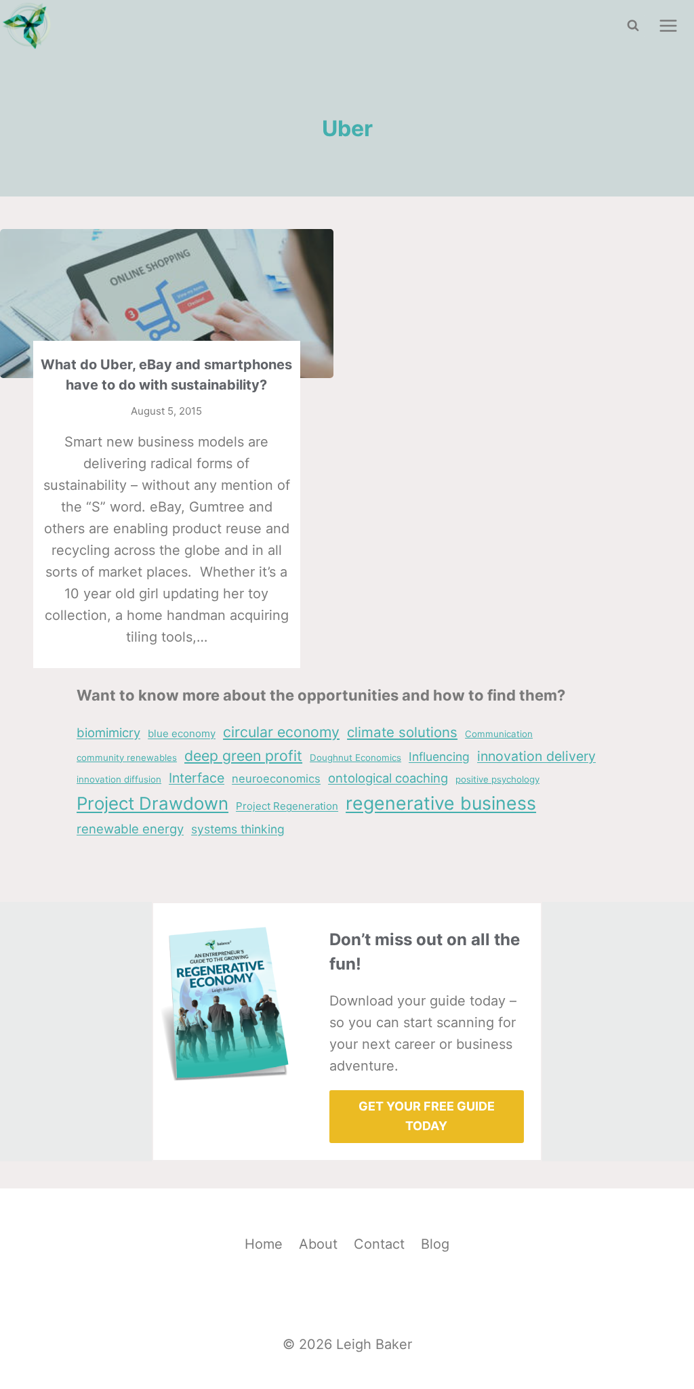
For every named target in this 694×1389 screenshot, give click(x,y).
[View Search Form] (633, 26)
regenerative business (441, 803)
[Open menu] (668, 25)
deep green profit (243, 755)
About (318, 1244)
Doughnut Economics (355, 757)
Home (264, 1244)
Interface (196, 778)
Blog (435, 1244)
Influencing (439, 756)
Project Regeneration (287, 806)
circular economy (281, 732)
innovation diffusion (119, 779)
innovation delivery (536, 756)
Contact (379, 1244)
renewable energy (130, 828)
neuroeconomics (276, 778)
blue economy (182, 733)
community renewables (127, 757)
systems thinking (238, 829)
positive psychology (497, 779)
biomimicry (108, 732)
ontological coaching (388, 777)
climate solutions (402, 732)
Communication (499, 733)
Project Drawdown (152, 803)
